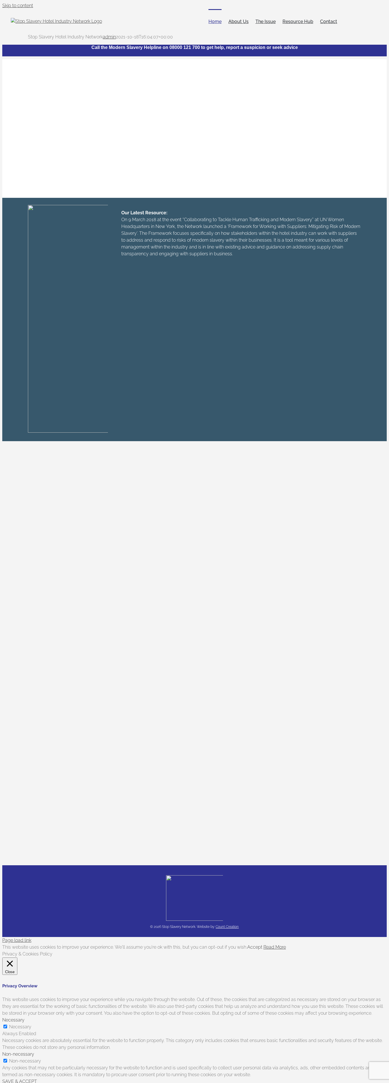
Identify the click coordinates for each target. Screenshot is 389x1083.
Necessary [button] (13, 1020)
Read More (274, 947)
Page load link (16, 940)
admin (109, 37)
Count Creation (227, 927)
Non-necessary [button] (18, 1054)
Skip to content (17, 5)
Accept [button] (254, 947)
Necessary (20, 1026)
